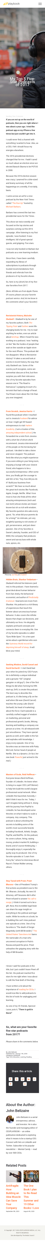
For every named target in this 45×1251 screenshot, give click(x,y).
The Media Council (28, 1235)
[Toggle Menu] (40, 4)
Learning (23, 1057)
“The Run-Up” (17, 203)
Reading (28, 1057)
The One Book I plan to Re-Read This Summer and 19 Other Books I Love (31, 1176)
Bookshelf (17, 1055)
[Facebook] (10, 1079)
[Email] (24, 1084)
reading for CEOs (26, 989)
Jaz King (15, 575)
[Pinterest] (10, 1084)
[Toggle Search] (32, 4)
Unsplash (23, 575)
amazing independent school (19, 432)
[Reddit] (22, 1079)
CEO (11, 1057)
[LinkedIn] (28, 1079)
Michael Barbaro (13, 207)
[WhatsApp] (34, 1079)
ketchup (15, 337)
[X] (16, 1079)
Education (16, 1057)
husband (24, 418)
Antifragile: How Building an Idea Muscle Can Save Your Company (14, 1176)
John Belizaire (12, 1052)
